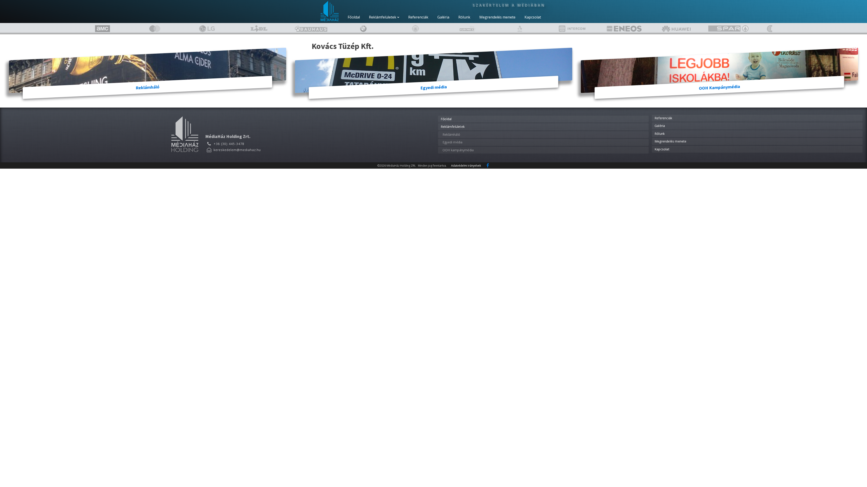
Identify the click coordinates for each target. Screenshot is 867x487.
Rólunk (464, 17)
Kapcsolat (532, 17)
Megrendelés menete (497, 17)
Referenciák (418, 17)
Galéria (443, 17)
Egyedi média (452, 142)
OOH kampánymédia (458, 150)
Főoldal (354, 17)
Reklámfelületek (382, 17)
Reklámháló (451, 134)
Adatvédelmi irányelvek (466, 166)
